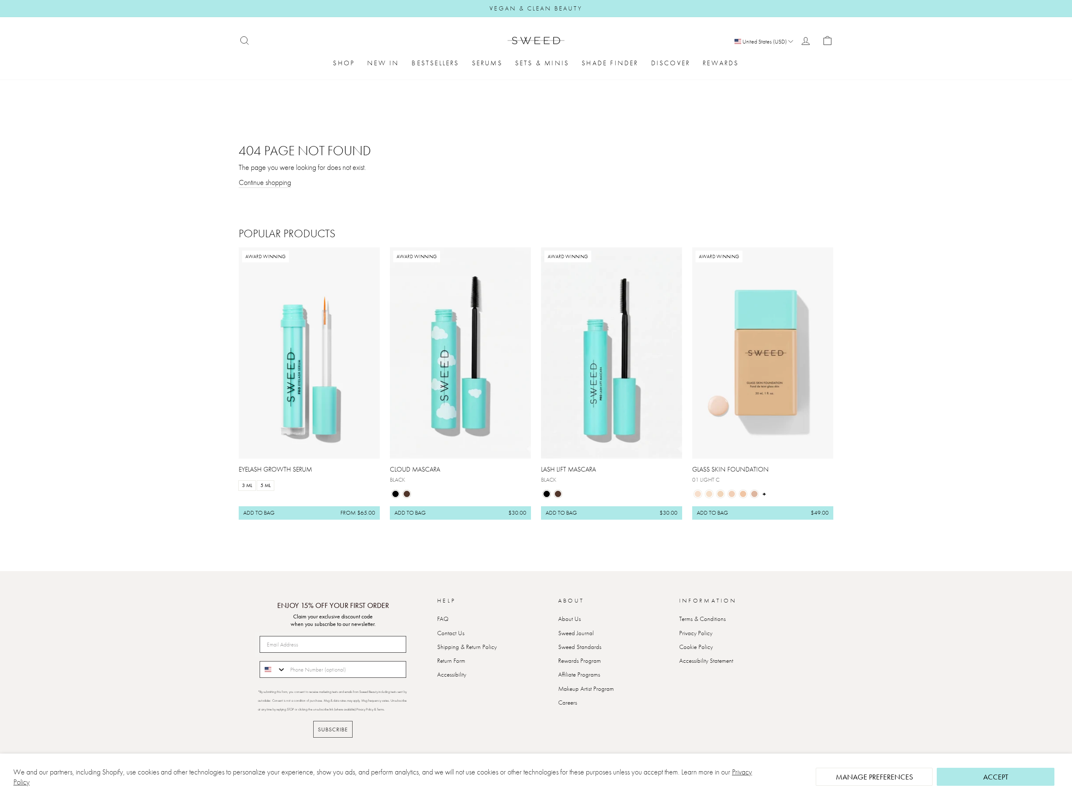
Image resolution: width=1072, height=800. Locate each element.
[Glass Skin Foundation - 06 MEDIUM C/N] (754, 494)
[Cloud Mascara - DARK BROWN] (407, 494)
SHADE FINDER (610, 63)
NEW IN (383, 63)
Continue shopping (265, 182)
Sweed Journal (576, 633)
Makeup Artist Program (586, 689)
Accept (995, 777)
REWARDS (721, 63)
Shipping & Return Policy (467, 647)
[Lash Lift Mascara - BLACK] (547, 494)
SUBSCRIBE (333, 729)
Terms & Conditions (702, 619)
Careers (567, 702)
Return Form (451, 660)
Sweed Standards (579, 647)
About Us (569, 619)
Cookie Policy (696, 647)
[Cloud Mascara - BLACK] (395, 494)
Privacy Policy (695, 633)
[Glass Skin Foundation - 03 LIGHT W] (720, 494)
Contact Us (450, 633)
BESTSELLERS (435, 63)
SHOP (344, 63)
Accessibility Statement (706, 660)
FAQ (442, 619)
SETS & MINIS (542, 63)
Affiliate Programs (579, 674)
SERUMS (487, 63)
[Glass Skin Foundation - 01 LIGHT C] (698, 494)
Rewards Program (579, 660)
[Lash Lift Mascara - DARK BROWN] (558, 494)
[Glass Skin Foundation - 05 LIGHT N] (743, 494)
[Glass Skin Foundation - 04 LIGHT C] (732, 494)
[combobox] (273, 669)
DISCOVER (671, 63)
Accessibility (451, 674)
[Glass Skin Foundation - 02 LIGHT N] (709, 494)
